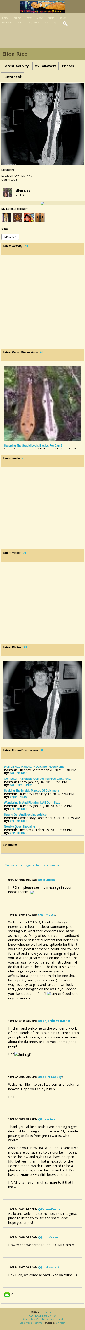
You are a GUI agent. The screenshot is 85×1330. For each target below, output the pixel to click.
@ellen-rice (47, 1119)
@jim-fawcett (48, 1267)
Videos (40, 17)
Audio (51, 17)
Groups (62, 17)
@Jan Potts (18, 796)
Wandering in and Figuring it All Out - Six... (32, 802)
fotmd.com (46, 1312)
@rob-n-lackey (50, 1077)
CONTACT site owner (42, 1315)
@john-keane (48, 1237)
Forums (17, 17)
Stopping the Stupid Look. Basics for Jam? (33, 445)
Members (7, 22)
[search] (65, 23)
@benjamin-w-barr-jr (54, 1021)
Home (5, 17)
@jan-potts (46, 915)
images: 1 (10, 237)
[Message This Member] (42, 203)
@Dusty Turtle (21, 784)
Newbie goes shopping (19, 826)
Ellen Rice (23, 190)
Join (46, 22)
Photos (28, 17)
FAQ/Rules (34, 22)
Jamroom (60, 1322)
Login (55, 22)
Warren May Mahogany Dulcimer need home (34, 766)
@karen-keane (49, 1209)
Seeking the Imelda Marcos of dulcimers (32, 790)
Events (20, 22)
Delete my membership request (42, 1319)
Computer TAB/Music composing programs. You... (37, 778)
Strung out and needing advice (25, 814)
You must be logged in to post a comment (33, 865)
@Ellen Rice (18, 772)
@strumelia (47, 880)
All (26, 246)
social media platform (31, 1322)
